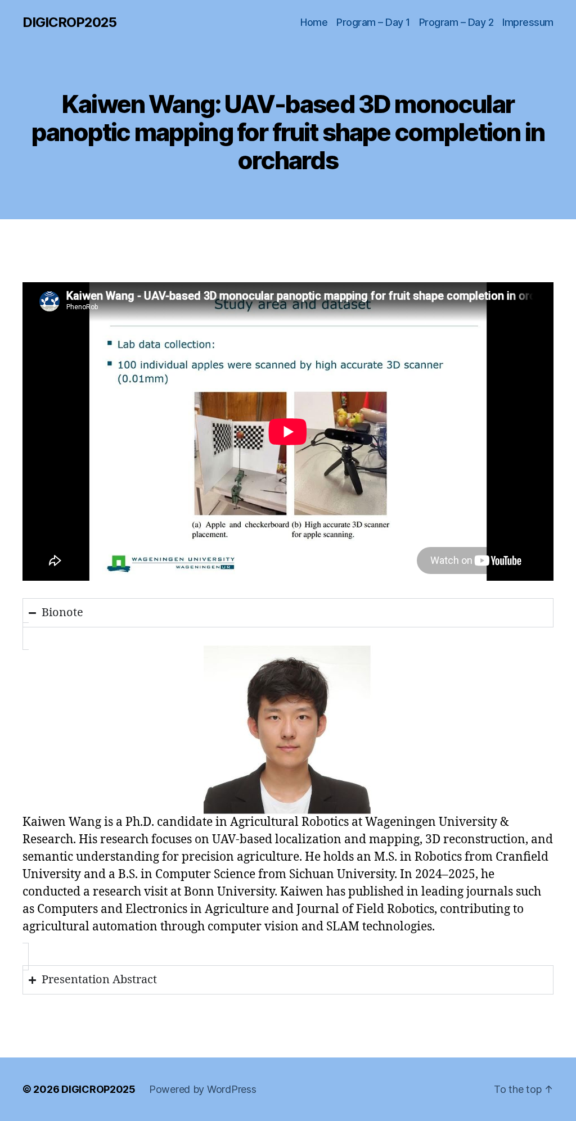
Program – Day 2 (456, 22)
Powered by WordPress (202, 1089)
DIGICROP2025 (69, 22)
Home (313, 22)
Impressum (528, 22)
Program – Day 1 (373, 22)
